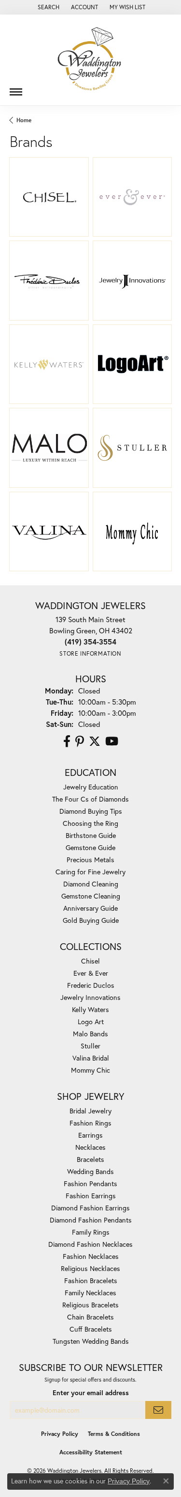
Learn (49, 202)
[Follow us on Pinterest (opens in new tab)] (79, 741)
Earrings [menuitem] (90, 1135)
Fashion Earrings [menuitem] (91, 1195)
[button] (47, 7)
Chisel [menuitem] (90, 961)
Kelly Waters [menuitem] (90, 1009)
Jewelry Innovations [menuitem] (90, 997)
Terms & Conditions (114, 1433)
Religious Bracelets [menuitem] (90, 1304)
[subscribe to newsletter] (158, 1410)
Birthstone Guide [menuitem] (91, 835)
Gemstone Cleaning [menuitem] (90, 896)
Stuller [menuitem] (90, 1045)
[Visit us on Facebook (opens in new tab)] (66, 741)
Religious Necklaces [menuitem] (90, 1268)
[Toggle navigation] (16, 88)
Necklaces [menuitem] (90, 1147)
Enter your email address (91, 1392)
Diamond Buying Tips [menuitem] (90, 811)
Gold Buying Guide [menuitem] (91, 920)
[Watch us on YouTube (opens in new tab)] (111, 741)
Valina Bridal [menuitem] (90, 1057)
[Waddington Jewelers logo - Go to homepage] (91, 60)
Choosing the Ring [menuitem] (90, 823)
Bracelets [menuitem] (90, 1159)
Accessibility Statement (90, 1452)
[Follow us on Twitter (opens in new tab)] (94, 741)
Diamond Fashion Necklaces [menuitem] (90, 1244)
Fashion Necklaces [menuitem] (91, 1256)
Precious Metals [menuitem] (90, 859)
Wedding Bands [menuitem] (90, 1171)
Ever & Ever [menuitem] (90, 973)
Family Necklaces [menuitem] (90, 1292)
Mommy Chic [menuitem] (90, 1070)
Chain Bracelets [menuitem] (90, 1316)
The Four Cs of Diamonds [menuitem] (90, 799)
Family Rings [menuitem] (91, 1232)
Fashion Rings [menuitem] (90, 1122)
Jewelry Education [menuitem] (90, 786)
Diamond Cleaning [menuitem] (90, 883)
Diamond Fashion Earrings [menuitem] (90, 1207)
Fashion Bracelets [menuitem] (90, 1280)
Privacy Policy (59, 1433)
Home (23, 120)
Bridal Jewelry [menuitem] (90, 1110)
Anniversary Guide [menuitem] (90, 908)
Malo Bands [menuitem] (90, 1033)
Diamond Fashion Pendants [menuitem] (91, 1219)
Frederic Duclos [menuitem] (90, 985)
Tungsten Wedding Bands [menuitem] (91, 1341)
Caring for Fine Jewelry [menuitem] (90, 871)
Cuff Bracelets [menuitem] (91, 1329)
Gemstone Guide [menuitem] (90, 847)
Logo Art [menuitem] (91, 1021)
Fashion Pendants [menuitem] (90, 1183)
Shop (115, 202)
